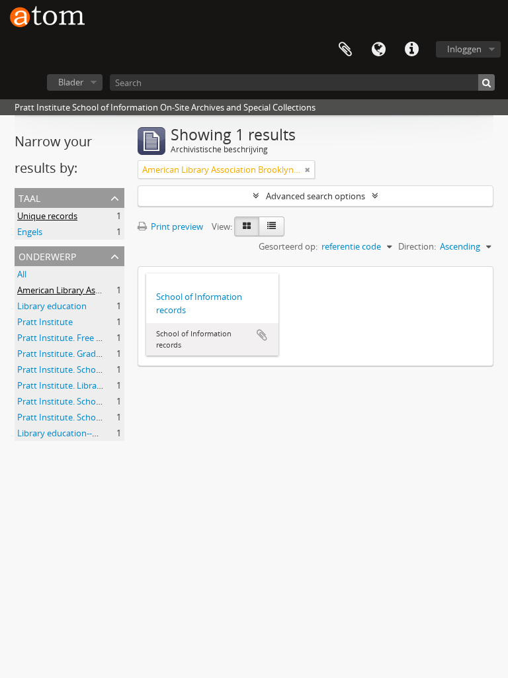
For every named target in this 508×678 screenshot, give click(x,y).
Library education (52, 306)
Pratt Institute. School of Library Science (95, 401)
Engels (29, 232)
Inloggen (464, 49)
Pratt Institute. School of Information (90, 369)
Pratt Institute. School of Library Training (97, 417)
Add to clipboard (262, 335)
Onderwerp (47, 255)
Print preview (176, 226)
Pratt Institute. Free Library (70, 338)
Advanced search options (315, 196)
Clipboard (345, 49)
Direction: (417, 246)
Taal (378, 49)
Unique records (47, 216)
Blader (70, 82)
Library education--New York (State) (87, 433)
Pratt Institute (45, 322)
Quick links (411, 49)
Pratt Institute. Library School (75, 385)
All (21, 274)
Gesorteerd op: (288, 246)
